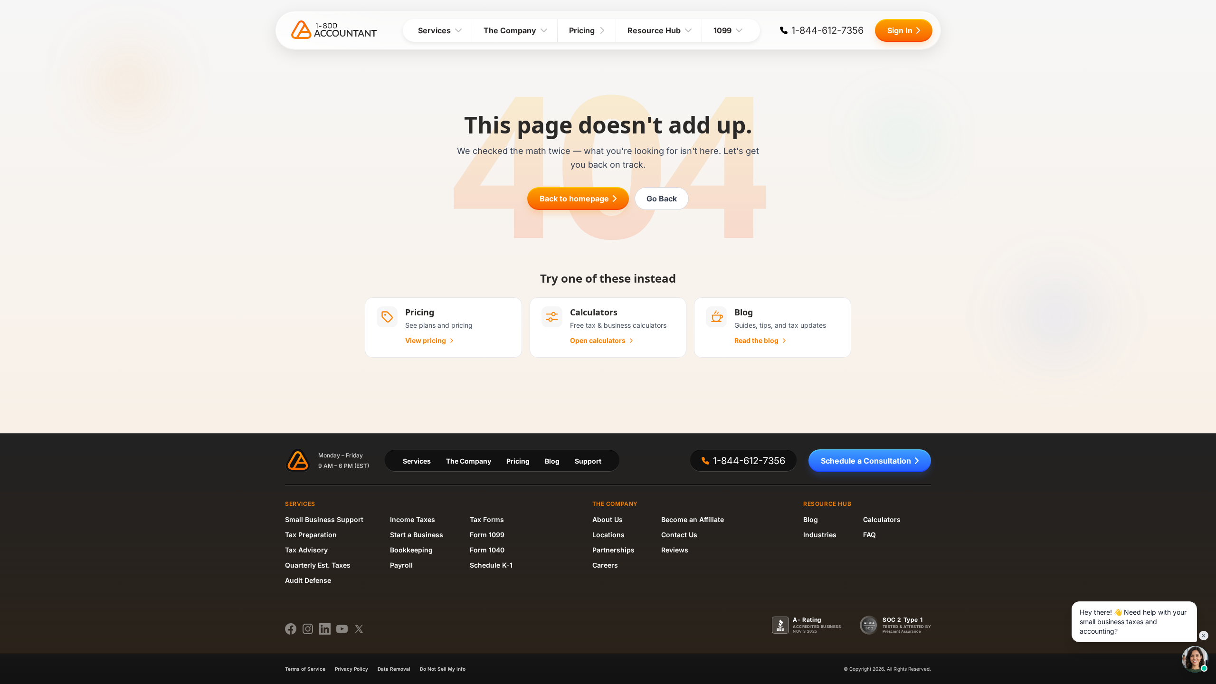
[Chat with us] (1195, 659)
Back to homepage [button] (574, 198)
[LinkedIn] (325, 629)
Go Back (661, 198)
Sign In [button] (899, 30)
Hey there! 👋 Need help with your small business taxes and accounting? (1133, 621)
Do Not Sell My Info (443, 669)
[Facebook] (290, 629)
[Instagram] (308, 629)
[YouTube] (342, 629)
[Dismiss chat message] (1203, 635)
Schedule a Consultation (866, 461)
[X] (359, 629)
